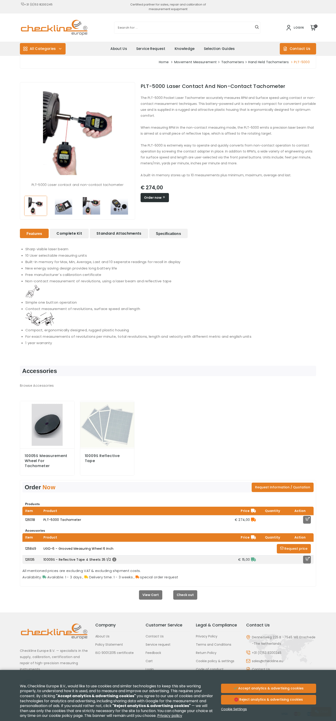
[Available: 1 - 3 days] (253, 559)
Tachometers (232, 62)
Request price (295, 548)
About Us (118, 48)
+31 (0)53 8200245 (38, 4)
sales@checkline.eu (267, 661)
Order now (153, 197)
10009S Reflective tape (102, 458)
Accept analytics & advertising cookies (270, 688)
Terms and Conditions (213, 644)
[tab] (34, 233)
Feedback (153, 652)
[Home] (55, 635)
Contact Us (300, 48)
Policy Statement (109, 644)
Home (164, 62)
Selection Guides (219, 48)
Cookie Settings (234, 709)
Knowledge (185, 48)
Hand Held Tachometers (268, 62)
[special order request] (253, 519)
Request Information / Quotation (282, 487)
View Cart (150, 595)
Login (150, 669)
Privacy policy (169, 715)
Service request (150, 48)
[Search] (257, 28)
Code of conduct (210, 669)
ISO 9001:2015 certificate (114, 652)
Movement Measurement (195, 62)
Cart (149, 661)
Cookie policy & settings (215, 661)
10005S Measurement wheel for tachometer (46, 460)
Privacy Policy (206, 636)
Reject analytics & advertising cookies (270, 699)
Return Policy (206, 652)
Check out (185, 595)
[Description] (113, 559)
